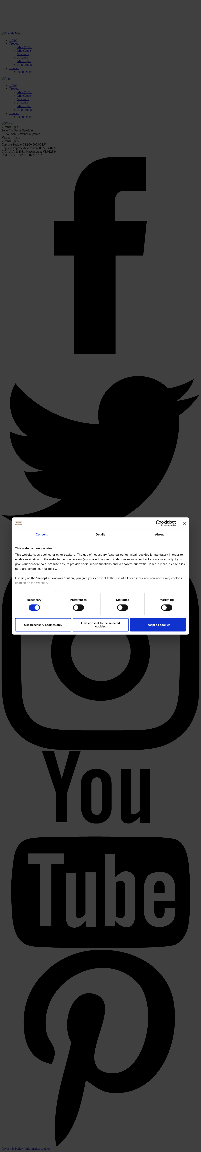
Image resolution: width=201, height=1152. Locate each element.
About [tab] (159, 534)
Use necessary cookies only (43, 624)
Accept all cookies (157, 624)
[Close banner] (184, 523)
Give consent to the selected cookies (100, 625)
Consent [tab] (42, 534)
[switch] (78, 607)
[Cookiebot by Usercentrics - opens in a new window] (159, 523)
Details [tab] (100, 534)
